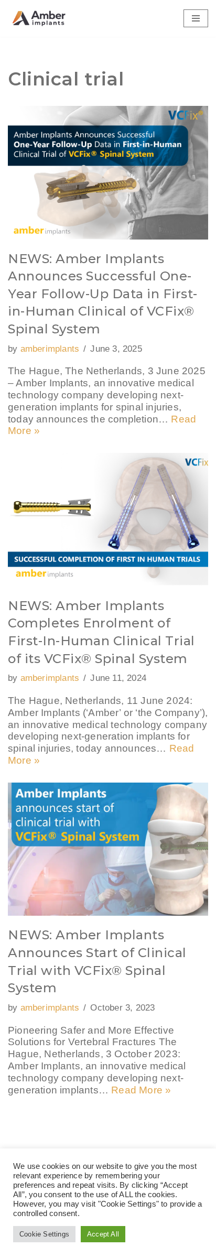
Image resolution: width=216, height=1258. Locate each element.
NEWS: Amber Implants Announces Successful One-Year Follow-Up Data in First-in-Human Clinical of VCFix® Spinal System (103, 294)
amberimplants (50, 349)
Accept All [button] (103, 1234)
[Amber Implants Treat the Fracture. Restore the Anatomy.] (39, 18)
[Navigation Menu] (195, 18)
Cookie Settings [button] (44, 1234)
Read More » (141, 1090)
